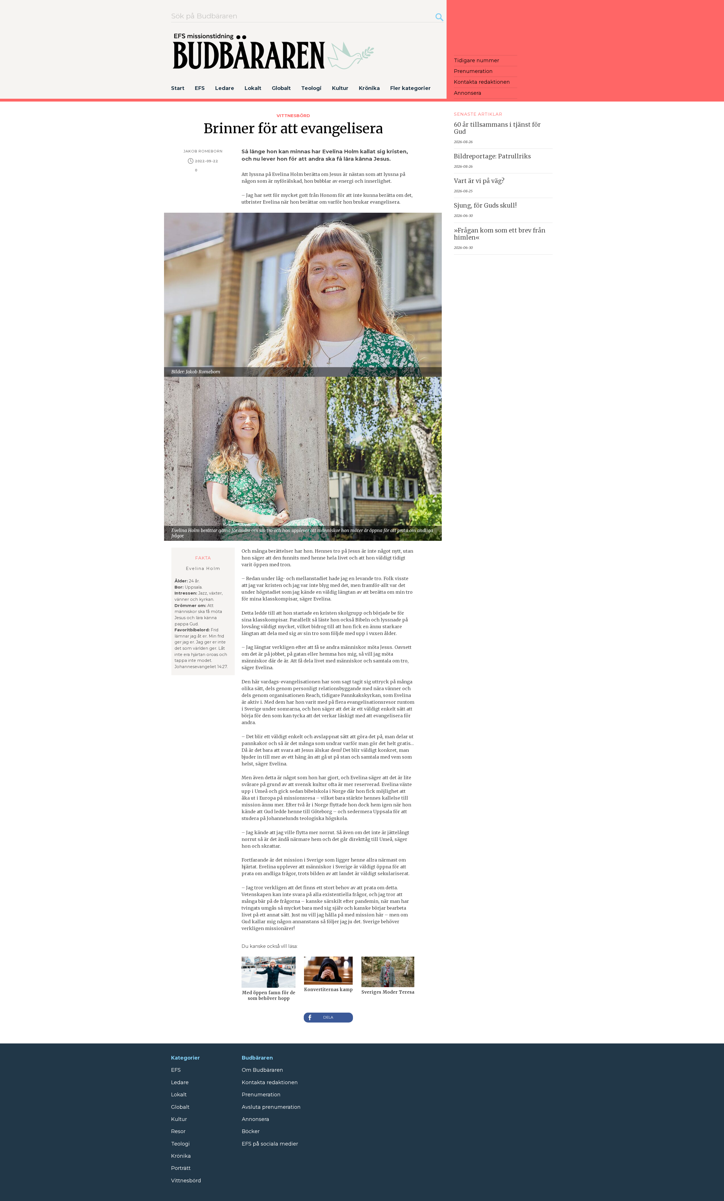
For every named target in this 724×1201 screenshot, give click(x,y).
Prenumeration (473, 71)
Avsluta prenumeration (271, 1107)
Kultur (340, 88)
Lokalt (253, 88)
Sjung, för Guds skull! (485, 205)
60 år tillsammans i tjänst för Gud (497, 128)
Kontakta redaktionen (482, 82)
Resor (178, 1131)
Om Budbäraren (262, 1070)
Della (328, 1018)
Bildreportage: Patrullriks (492, 156)
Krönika (369, 88)
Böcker (251, 1131)
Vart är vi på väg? (479, 181)
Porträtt (181, 1168)
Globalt (281, 88)
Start (177, 88)
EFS (200, 88)
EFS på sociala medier (270, 1144)
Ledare (224, 88)
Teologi (311, 88)
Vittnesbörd (293, 115)
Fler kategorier (410, 88)
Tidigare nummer (476, 60)
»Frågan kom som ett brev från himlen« (500, 234)
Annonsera (467, 93)
